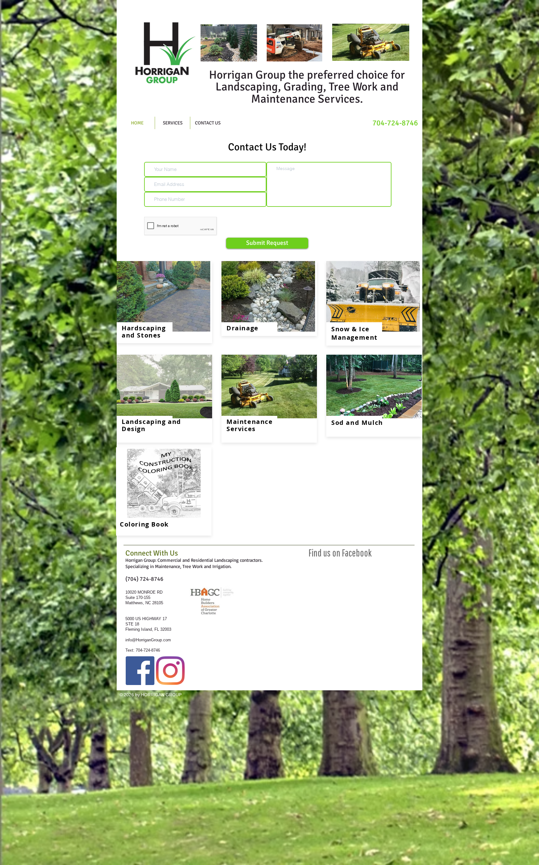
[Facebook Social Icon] (140, 670)
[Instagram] (170, 670)
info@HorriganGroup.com (148, 640)
